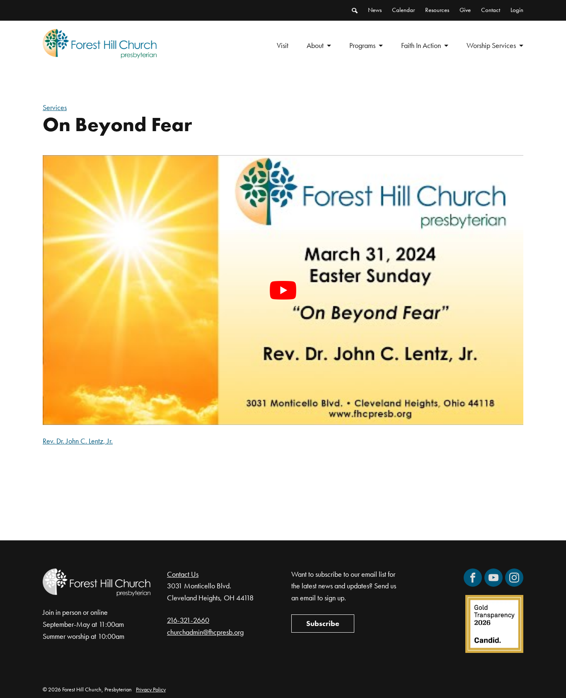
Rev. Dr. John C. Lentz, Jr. (78, 441)
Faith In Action (421, 45)
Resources (437, 10)
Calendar (403, 10)
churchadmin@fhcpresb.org (205, 632)
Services (55, 107)
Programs (362, 45)
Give (465, 10)
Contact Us (182, 574)
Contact (490, 10)
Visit (282, 45)
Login (516, 10)
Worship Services (491, 45)
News (375, 10)
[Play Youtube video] (283, 290)
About (315, 45)
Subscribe (322, 623)
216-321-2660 (188, 620)
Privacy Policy (151, 689)
